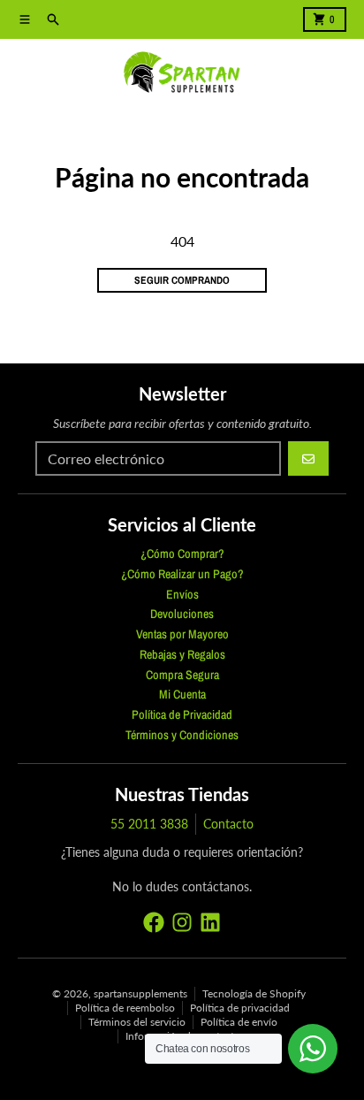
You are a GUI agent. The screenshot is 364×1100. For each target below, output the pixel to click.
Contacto (228, 823)
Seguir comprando (182, 280)
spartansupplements (140, 993)
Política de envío (239, 1021)
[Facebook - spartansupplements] (153, 922)
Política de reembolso (125, 1007)
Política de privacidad (240, 1007)
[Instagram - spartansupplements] (182, 922)
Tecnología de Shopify (254, 993)
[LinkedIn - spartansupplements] (210, 922)
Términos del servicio (137, 1021)
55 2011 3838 (149, 823)
